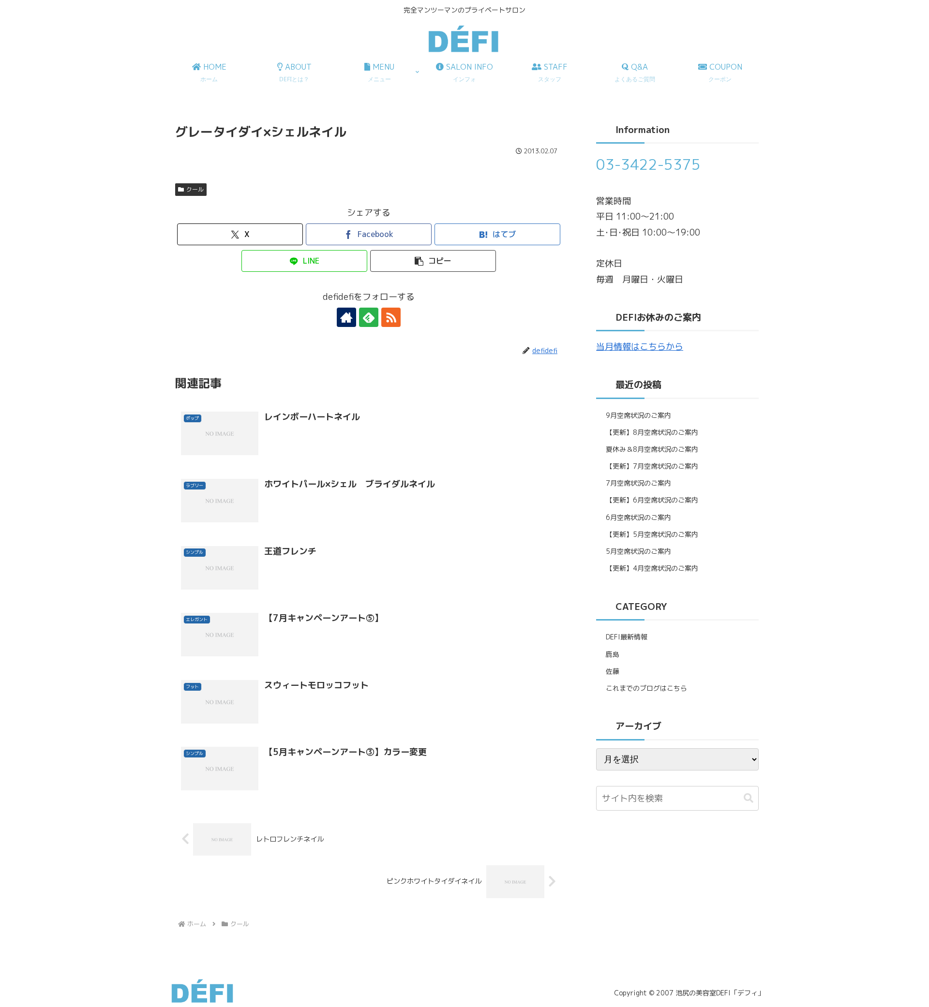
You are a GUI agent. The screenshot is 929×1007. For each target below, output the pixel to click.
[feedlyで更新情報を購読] (368, 317)
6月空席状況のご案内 (638, 517)
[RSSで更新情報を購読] (391, 317)
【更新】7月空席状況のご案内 (652, 466)
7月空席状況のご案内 (638, 483)
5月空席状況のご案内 (638, 551)
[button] (433, 261)
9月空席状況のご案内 (638, 415)
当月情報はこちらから (639, 347)
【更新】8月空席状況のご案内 (652, 432)
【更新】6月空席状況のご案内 (652, 499)
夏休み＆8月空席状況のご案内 (652, 449)
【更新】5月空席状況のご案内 (652, 534)
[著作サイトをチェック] (346, 317)
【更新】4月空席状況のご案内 (652, 568)
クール (195, 189)
